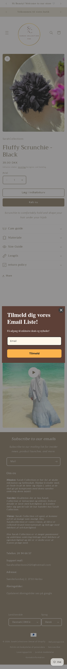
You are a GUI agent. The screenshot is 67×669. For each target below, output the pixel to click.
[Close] (61, 310)
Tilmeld (34, 353)
